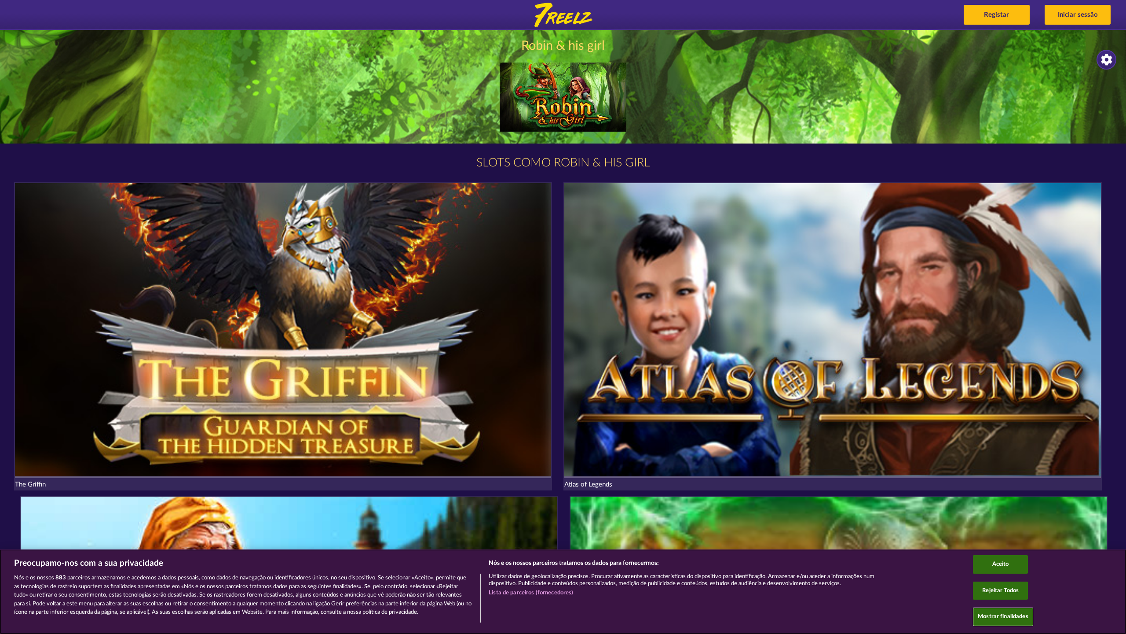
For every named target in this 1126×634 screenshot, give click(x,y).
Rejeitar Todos (1000, 590)
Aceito (1000, 564)
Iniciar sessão (1078, 14)
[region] (563, 591)
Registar (996, 14)
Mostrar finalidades (1003, 616)
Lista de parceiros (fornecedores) (531, 593)
